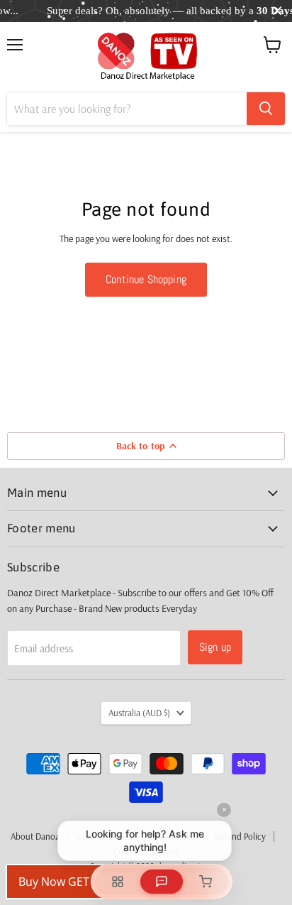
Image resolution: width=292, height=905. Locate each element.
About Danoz (35, 836)
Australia (139, 712)
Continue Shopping (146, 279)
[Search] (266, 108)
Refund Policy (240, 836)
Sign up (215, 647)
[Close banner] (277, 11)
